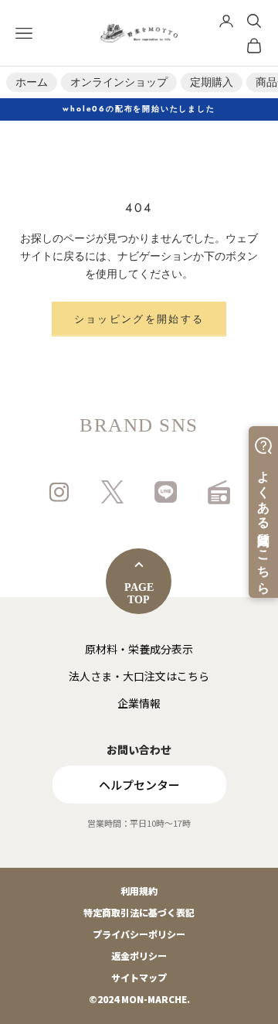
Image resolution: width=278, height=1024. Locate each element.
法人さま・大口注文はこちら (139, 676)
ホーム (31, 82)
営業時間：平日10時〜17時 (139, 823)
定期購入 (211, 82)
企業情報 (139, 703)
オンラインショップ (119, 82)
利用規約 (139, 890)
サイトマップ (139, 977)
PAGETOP (139, 594)
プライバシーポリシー (139, 933)
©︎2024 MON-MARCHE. (139, 998)
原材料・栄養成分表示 (139, 649)
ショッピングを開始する (139, 319)
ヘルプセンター (139, 785)
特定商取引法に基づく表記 (139, 912)
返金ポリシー (139, 955)
